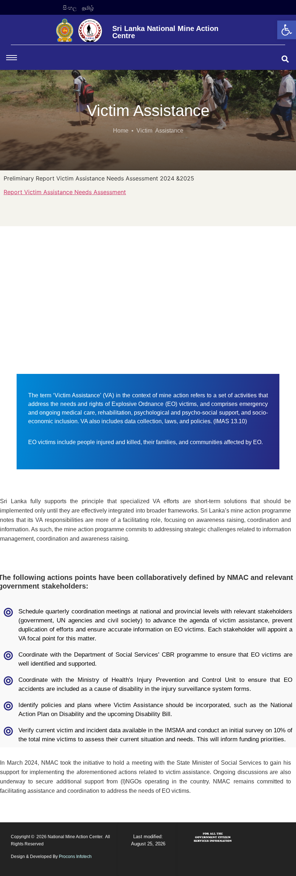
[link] (286, 30)
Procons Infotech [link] (75, 856)
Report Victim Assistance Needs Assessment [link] (65, 192)
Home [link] (121, 130)
